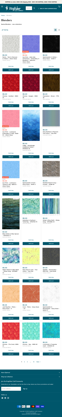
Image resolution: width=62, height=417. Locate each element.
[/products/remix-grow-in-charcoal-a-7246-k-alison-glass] (11, 43)
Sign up (25, 388)
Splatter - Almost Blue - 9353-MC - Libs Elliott (50, 270)
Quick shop (10, 66)
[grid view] (55, 30)
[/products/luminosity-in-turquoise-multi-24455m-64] (51, 331)
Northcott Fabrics (7, 99)
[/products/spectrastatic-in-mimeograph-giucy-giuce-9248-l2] (51, 293)
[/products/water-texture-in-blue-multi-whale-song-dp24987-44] (11, 256)
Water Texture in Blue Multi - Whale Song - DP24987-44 (11, 271)
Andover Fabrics (6, 60)
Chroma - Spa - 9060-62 (30, 344)
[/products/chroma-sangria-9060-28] (31, 82)
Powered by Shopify (31, 413)
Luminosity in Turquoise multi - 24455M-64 (50, 345)
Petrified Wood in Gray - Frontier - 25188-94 (50, 183)
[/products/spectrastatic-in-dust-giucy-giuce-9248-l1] (31, 169)
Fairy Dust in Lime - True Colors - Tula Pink (30, 270)
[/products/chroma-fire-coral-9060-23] (11, 331)
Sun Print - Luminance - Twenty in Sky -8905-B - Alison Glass (10, 184)
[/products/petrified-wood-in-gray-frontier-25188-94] (51, 169)
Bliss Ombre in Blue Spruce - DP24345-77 (11, 234)
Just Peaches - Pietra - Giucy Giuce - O (9, 307)
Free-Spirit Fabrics (47, 135)
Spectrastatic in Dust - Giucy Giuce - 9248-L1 (29, 183)
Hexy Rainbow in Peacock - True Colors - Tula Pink (51, 132)
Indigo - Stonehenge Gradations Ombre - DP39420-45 (29, 147)
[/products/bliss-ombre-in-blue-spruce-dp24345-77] (11, 213)
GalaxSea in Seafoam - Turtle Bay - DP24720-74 (30, 221)
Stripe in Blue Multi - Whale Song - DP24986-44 (51, 221)
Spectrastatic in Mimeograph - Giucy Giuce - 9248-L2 (51, 308)
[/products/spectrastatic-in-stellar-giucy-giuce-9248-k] (51, 43)
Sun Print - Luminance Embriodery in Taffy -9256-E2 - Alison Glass (11, 133)
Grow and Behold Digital (34, 414)
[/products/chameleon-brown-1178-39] (51, 82)
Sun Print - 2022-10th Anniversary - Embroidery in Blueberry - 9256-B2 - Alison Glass (31, 59)
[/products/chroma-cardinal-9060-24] (11, 82)
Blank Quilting (46, 99)
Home (3, 15)
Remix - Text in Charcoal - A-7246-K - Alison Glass (10, 57)
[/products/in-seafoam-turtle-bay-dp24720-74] (31, 207)
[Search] (34, 8)
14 (33, 362)
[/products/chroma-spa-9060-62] (31, 331)
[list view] (59, 30)
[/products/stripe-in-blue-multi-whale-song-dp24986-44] (51, 207)
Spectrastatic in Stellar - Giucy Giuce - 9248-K (50, 57)
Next (38, 362)
